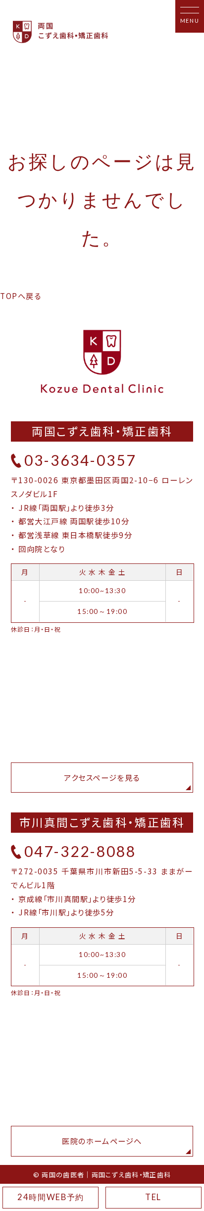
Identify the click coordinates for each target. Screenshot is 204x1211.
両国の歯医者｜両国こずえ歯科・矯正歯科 (106, 1174)
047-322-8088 (80, 851)
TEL (153, 1197)
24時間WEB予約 (50, 1197)
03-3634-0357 (80, 460)
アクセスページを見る (102, 777)
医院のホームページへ (102, 1140)
